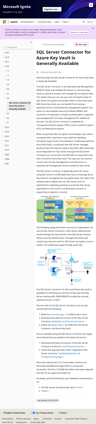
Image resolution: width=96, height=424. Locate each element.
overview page (57, 314)
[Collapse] (31, 42)
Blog (36, 419)
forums (78, 387)
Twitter (44, 391)
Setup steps (56, 325)
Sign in (90, 21)
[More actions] (92, 44)
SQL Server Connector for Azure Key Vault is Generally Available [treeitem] (20, 106)
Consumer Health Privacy (75, 419)
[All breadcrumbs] (38, 44)
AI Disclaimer (7, 419)
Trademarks (21, 422)
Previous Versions (23, 419)
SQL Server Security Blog (53, 44)
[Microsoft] (4, 21)
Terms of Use (7, 422)
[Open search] (83, 22)
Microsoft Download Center (71, 321)
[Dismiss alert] (91, 5)
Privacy (57, 419)
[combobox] (17, 47)
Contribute (47, 419)
